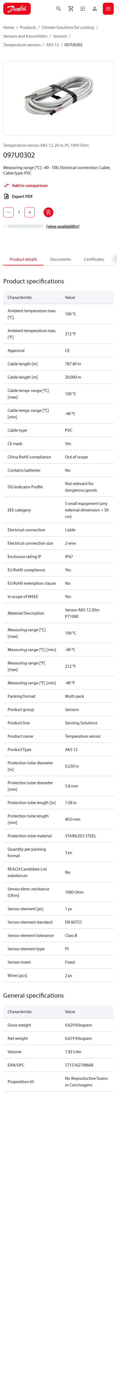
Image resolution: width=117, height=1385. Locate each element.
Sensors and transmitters (25, 36)
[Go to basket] (71, 9)
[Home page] (17, 9)
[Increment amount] (29, 212)
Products (28, 27)
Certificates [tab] (94, 259)
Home (8, 27)
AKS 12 (52, 44)
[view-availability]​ (62, 226)
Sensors (60, 36)
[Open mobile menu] (108, 9)
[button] (83, 9)
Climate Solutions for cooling (68, 27)
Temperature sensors (22, 44)
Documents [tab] (60, 259)
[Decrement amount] (8, 212)
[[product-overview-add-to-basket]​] (48, 212)
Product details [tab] (23, 259)
